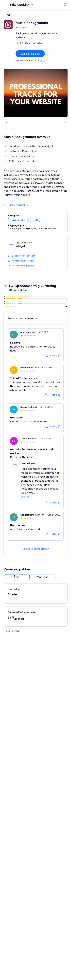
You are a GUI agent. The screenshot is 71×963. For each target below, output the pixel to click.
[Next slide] (65, 121)
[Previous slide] (6, 121)
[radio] (17, 577)
